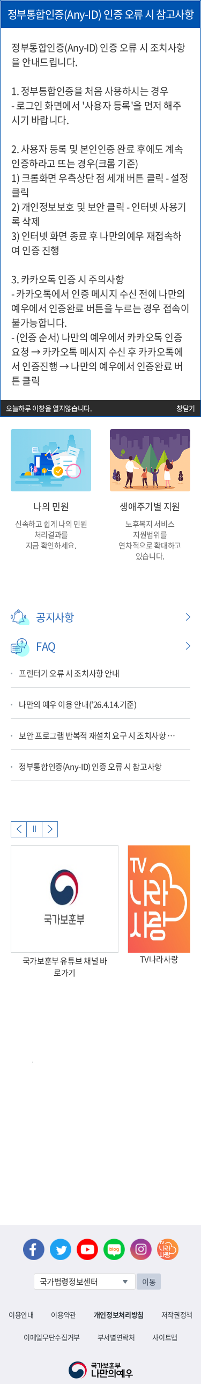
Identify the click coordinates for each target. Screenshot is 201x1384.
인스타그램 (141, 1249)
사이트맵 (164, 1337)
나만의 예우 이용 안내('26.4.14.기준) (78, 704)
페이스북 (33, 1249)
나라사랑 (167, 1249)
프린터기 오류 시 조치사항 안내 (69, 673)
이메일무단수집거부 (52, 1337)
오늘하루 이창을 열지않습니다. (49, 408)
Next (50, 829)
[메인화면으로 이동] (101, 1369)
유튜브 (87, 1249)
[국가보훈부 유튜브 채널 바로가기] (64, 899)
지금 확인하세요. (51, 545)
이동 (148, 1281)
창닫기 (185, 408)
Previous (19, 829)
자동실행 (34, 829)
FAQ (46, 646)
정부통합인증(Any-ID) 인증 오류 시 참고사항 (90, 766)
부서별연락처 (116, 1337)
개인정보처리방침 (119, 1314)
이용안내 (21, 1314)
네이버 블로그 (114, 1249)
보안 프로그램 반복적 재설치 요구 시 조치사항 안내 (99, 735)
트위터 (60, 1249)
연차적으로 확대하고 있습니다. (149, 550)
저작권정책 (176, 1314)
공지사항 (54, 617)
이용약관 (63, 1314)
